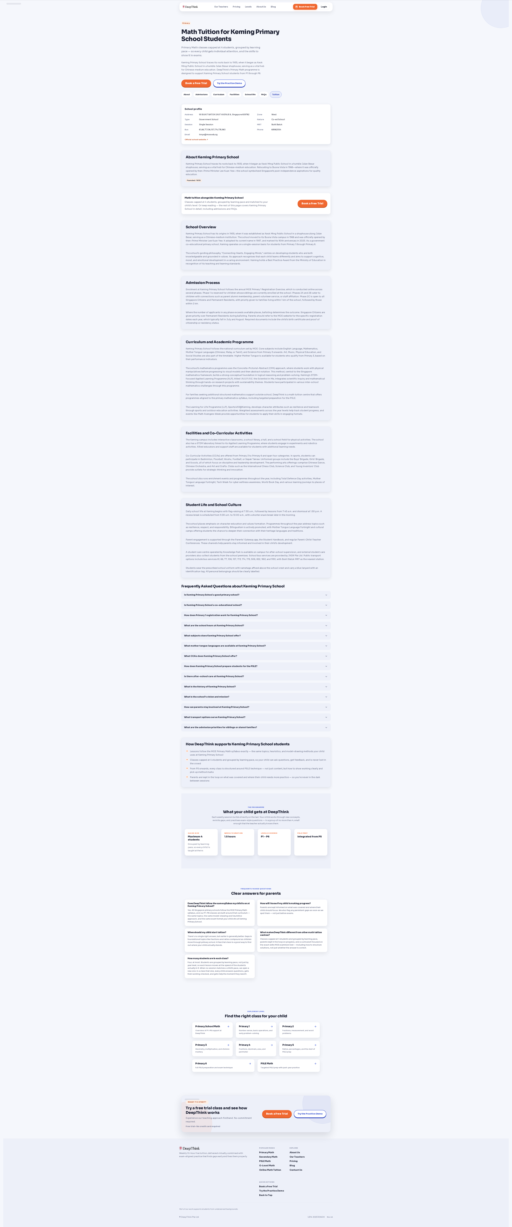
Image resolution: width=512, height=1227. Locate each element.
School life (250, 94)
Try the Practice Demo (229, 83)
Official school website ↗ (196, 139)
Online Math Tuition (270, 1170)
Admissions (201, 94)
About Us (261, 6)
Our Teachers (221, 6)
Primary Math (266, 1152)
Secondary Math (268, 1156)
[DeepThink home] (190, 6)
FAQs (264, 94)
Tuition (275, 94)
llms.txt (330, 1217)
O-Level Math (267, 1165)
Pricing (236, 6)
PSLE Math (265, 1161)
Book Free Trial (307, 6)
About (187, 94)
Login (324, 6)
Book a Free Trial (196, 83)
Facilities (234, 94)
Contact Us (296, 1170)
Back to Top (265, 1195)
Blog (273, 6)
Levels (248, 6)
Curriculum (218, 94)
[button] (256, 594)
